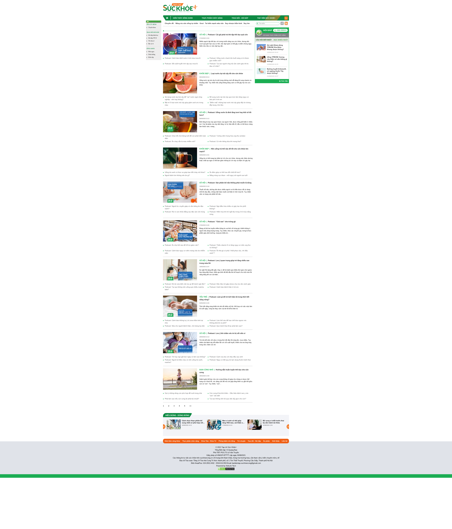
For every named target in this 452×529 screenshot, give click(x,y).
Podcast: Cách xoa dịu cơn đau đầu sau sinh (226, 357)
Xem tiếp (284, 81)
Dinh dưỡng (151, 54)
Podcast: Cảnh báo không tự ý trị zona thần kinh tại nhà (184, 321)
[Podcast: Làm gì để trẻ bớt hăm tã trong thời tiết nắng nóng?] (180, 306)
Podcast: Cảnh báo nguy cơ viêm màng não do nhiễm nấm (185, 252)
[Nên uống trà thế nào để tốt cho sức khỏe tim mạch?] (180, 158)
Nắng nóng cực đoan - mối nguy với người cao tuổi (228, 175)
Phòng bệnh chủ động (227, 441)
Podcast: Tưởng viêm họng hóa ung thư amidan (227, 136)
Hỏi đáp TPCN (152, 38)
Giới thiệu (275, 441)
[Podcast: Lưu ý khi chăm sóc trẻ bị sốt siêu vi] (180, 342)
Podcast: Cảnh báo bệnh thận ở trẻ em (224, 287)
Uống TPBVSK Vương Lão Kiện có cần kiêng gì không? (277, 59)
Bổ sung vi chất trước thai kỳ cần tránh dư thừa (233, 422)
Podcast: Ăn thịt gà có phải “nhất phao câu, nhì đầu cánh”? (229, 252)
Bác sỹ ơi (150, 44)
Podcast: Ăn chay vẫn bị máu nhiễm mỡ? (180, 141)
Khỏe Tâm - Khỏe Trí (208, 441)
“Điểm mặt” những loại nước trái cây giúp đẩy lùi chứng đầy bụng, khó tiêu (230, 104)
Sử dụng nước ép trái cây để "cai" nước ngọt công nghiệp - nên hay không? (183, 98)
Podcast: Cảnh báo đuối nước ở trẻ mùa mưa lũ (182, 58)
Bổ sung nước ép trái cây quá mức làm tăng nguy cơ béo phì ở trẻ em (229, 98)
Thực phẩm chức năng (212, 18)
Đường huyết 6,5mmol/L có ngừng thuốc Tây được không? (276, 71)
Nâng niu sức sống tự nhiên (187, 23)
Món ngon (151, 51)
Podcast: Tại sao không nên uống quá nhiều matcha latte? (184, 288)
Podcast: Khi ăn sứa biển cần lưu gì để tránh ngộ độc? (185, 284)
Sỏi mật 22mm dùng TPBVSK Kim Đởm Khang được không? (275, 47)
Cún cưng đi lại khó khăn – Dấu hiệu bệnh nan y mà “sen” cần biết (229, 394)
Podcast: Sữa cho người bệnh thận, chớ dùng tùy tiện (185, 326)
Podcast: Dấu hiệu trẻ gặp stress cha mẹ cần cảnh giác (230, 284)
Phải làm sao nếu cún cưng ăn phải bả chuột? (182, 399)
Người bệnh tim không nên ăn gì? (177, 175)
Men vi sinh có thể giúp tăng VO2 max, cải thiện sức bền (193, 422)
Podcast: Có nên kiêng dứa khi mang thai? (225, 141)
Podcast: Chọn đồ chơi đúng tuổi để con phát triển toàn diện (185, 137)
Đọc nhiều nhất (281, 40)
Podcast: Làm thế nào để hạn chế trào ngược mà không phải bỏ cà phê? (228, 321)
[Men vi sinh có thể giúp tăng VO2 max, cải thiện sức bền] (174, 424)
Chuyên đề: (169, 23)
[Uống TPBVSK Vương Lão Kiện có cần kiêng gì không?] (261, 59)
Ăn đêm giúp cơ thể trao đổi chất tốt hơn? (225, 172)
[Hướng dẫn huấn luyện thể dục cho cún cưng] (180, 379)
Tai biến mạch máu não (214, 23)
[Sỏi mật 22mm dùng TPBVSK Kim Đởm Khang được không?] (261, 47)
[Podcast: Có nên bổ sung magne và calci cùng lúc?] (255, 424)
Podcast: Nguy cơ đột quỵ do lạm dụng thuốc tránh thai (230, 360)
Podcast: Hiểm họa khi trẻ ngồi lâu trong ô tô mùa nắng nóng (230, 213)
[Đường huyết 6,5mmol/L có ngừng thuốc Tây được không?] (261, 71)
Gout (202, 23)
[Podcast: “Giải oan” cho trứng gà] (180, 231)
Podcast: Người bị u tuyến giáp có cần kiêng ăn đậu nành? (184, 207)
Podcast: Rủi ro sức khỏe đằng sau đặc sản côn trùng (185, 212)
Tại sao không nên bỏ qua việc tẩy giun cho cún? (228, 399)
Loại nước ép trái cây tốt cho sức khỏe (227, 73)
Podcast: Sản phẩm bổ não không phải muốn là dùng (229, 183)
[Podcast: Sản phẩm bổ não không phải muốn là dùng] (180, 192)
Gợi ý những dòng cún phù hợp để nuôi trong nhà (183, 393)
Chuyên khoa (152, 27)
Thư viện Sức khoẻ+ (266, 18)
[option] (185, 425)
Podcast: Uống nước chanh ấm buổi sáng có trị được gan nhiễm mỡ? (229, 59)
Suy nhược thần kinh (233, 23)
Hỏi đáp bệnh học (153, 35)
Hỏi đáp (267, 30)
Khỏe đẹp (151, 57)
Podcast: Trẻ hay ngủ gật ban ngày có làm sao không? (185, 357)
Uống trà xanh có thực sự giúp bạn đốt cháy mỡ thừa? (185, 172)
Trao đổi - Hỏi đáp (240, 18)
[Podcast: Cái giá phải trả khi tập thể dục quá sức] (180, 44)
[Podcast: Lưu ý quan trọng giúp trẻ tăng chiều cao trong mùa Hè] (180, 270)
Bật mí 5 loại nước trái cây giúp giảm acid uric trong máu (184, 104)
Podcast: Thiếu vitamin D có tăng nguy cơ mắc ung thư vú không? (230, 246)
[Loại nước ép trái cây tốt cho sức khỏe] (180, 83)
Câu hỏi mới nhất (264, 40)
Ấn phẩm (266, 441)
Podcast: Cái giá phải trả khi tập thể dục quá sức (228, 35)
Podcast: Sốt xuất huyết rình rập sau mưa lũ (181, 64)
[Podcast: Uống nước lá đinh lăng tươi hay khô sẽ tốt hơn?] (180, 121)
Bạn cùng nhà (206, 370)
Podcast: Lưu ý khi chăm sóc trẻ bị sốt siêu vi (226, 333)
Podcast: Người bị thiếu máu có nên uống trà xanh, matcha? (184, 361)
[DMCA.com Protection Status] (226, 469)
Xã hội (202, 35)
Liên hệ (284, 441)
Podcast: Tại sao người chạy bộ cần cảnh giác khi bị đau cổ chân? (229, 65)
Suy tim (247, 23)
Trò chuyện (241, 441)
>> (190, 406)
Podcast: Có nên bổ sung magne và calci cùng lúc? (273, 422)
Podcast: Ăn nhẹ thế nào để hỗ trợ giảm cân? (182, 245)
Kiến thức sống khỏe (183, 18)
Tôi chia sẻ (151, 41)
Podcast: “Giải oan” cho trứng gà (222, 222)
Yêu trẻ (203, 297)
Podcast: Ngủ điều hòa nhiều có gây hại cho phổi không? (228, 207)
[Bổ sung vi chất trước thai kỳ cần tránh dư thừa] (214, 424)
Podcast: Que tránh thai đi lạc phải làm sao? (226, 326)
